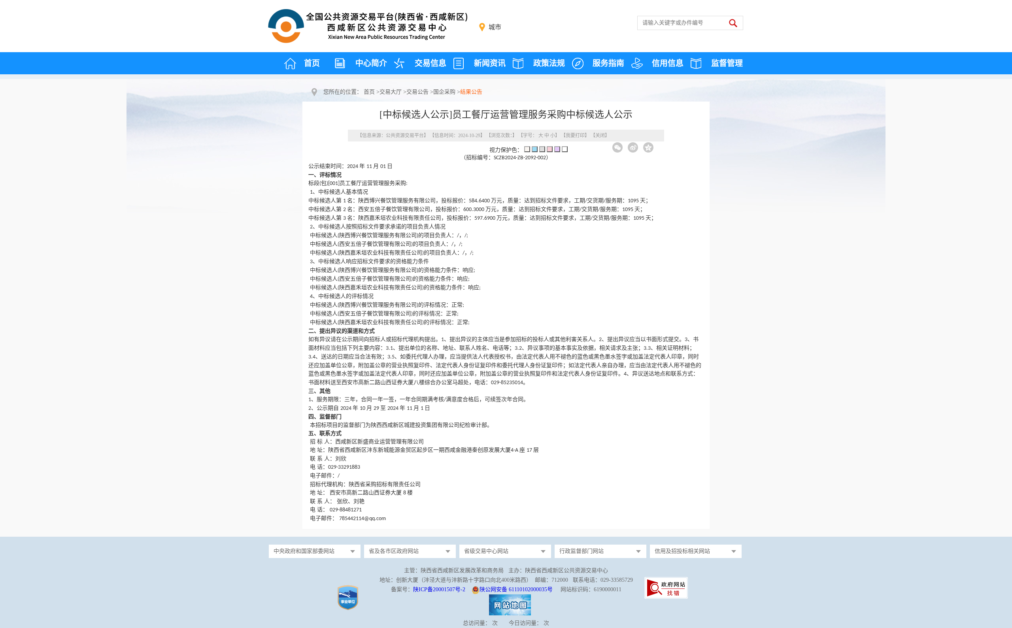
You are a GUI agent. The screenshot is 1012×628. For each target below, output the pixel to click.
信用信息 (667, 63)
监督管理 (727, 63)
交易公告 (417, 92)
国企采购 (444, 92)
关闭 (600, 135)
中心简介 (371, 63)
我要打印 (575, 135)
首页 (312, 63)
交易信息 (430, 63)
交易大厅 (391, 92)
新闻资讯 (490, 63)
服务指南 (608, 63)
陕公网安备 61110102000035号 (516, 589)
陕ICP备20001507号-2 (439, 589)
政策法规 (549, 63)
